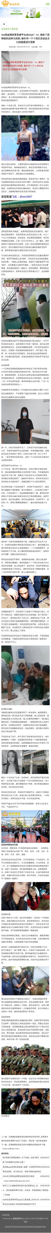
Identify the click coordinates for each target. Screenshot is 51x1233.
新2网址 (43, 1227)
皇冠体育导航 (10, 1227)
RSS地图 (39, 1218)
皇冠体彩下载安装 (9, 29)
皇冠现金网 (27, 1227)
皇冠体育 (19, 1227)
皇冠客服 (36, 1227)
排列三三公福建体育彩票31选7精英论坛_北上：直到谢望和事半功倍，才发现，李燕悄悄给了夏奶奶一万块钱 (25, 1190)
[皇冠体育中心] (10, 6)
